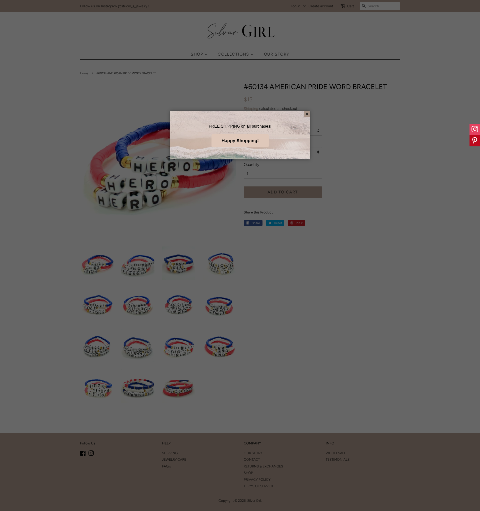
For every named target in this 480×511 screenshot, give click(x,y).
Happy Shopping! (240, 140)
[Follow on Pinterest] (475, 140)
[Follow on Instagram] (475, 129)
